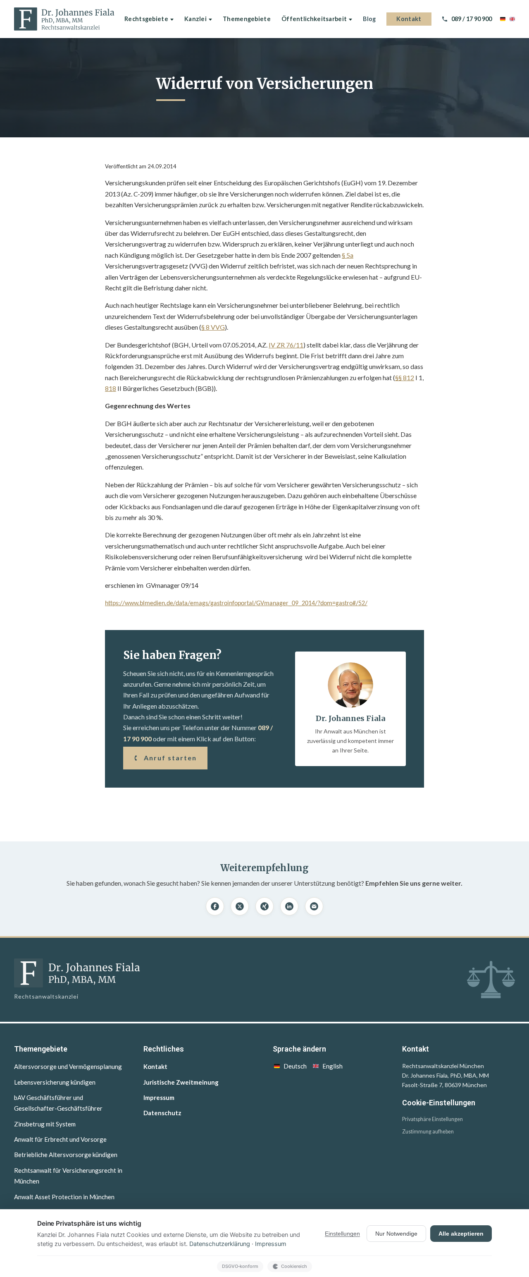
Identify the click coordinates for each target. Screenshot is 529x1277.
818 (110, 388)
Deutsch (295, 1066)
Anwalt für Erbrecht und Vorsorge (60, 1139)
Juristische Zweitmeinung (181, 1082)
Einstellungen (342, 1233)
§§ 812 (404, 377)
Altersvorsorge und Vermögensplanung (68, 1066)
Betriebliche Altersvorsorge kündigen (65, 1154)
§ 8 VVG (213, 327)
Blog (369, 18)
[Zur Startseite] (64, 19)
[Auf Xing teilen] (264, 906)
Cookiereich (294, 1266)
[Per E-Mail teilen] (314, 906)
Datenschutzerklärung (219, 1244)
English (332, 1066)
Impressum (158, 1097)
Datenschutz (162, 1112)
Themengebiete (247, 18)
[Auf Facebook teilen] (215, 906)
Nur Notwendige (396, 1233)
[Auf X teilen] (240, 906)
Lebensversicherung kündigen (54, 1082)
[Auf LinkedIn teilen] (289, 906)
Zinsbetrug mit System (45, 1124)
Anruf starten (170, 758)
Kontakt (408, 18)
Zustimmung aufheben (428, 1131)
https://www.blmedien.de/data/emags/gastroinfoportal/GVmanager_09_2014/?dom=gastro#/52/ (236, 603)
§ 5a (347, 255)
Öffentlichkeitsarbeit (314, 18)
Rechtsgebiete (146, 18)
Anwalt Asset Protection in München (64, 1196)
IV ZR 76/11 (286, 345)
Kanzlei (195, 18)
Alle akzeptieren (461, 1233)
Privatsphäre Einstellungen (432, 1119)
